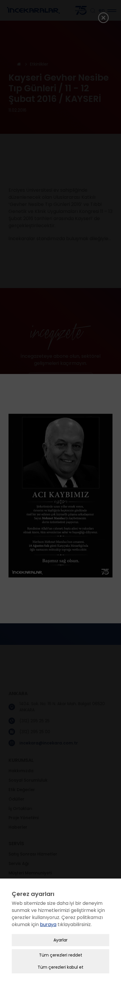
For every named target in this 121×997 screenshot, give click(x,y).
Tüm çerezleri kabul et (60, 967)
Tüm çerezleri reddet (60, 955)
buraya (48, 924)
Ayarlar (60, 940)
